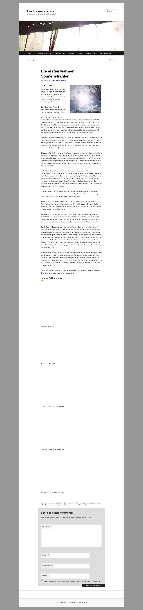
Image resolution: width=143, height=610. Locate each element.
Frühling (91, 503)
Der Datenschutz (60, 53)
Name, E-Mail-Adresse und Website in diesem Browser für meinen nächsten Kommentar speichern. (72, 581)
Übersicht (30, 53)
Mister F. (63, 80)
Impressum (71, 53)
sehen (43, 505)
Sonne (47, 505)
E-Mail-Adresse (47, 565)
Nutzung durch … (91, 53)
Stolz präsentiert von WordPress (77, 603)
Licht (98, 503)
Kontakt (80, 53)
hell (95, 503)
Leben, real (67, 503)
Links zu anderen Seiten (44, 53)
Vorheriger (31, 60)
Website (44, 576)
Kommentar (46, 526)
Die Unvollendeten (105, 53)
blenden (85, 503)
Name (45, 555)
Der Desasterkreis (40, 11)
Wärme (52, 505)
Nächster (112, 60)
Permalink (84, 505)
